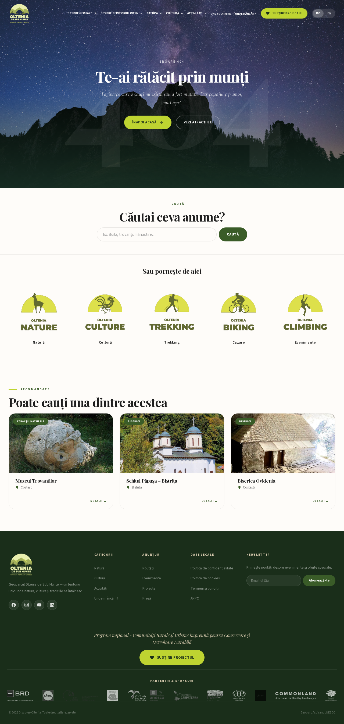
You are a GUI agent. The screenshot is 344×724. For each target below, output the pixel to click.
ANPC (195, 598)
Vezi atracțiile (198, 122)
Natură (99, 568)
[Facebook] (14, 605)
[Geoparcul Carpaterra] (186, 695)
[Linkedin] (52, 605)
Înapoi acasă (144, 122)
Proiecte (149, 588)
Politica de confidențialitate (212, 568)
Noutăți (148, 568)
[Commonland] (295, 695)
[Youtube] (39, 605)
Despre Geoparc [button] (80, 13)
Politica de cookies (205, 578)
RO (318, 13)
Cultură (99, 578)
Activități (100, 588)
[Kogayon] (215, 695)
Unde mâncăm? (245, 14)
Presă (146, 598)
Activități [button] (194, 13)
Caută (233, 234)
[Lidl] (47, 695)
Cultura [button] (172, 13)
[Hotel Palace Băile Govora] (239, 695)
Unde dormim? (221, 14)
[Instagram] (27, 605)
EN (329, 13)
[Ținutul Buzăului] (145, 695)
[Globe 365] (260, 695)
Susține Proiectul (175, 657)
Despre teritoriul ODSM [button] (119, 13)
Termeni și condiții (205, 588)
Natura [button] (152, 13)
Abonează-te (319, 580)
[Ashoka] (331, 695)
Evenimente (151, 578)
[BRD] (20, 695)
